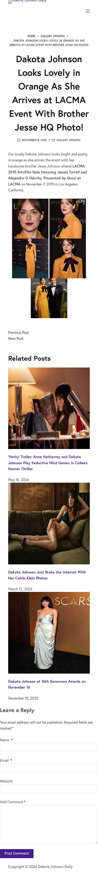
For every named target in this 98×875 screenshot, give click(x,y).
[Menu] (88, 11)
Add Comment (13, 802)
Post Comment (17, 853)
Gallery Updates (68, 140)
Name (6, 740)
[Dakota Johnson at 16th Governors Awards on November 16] (49, 632)
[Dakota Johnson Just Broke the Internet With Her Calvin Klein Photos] (49, 522)
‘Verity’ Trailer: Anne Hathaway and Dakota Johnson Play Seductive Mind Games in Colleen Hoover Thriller (48, 462)
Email (6, 760)
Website (6, 781)
